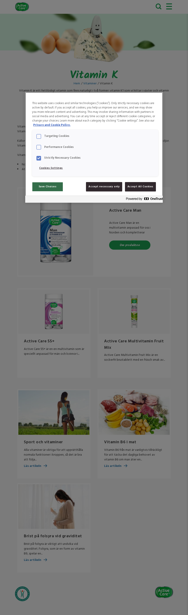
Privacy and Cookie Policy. (51, 125)
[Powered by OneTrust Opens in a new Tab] (143, 200)
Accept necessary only (104, 187)
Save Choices (48, 187)
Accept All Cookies (140, 187)
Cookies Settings (51, 168)
